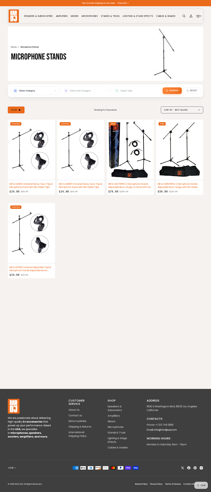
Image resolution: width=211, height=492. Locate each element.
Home (14, 47)
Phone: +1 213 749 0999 (160, 425)
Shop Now (122, 3)
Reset (193, 91)
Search (173, 91)
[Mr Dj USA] (14, 16)
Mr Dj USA (19, 484)
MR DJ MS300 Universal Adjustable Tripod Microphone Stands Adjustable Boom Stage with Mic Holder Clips (30, 270)
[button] (184, 16)
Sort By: (168, 110)
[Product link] (31, 149)
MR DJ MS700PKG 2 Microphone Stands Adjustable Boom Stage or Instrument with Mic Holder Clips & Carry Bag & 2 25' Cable (130, 187)
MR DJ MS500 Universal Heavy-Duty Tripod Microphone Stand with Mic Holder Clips (31, 185)
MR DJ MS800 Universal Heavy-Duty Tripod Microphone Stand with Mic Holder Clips (80, 185)
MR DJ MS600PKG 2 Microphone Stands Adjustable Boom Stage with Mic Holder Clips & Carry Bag (178, 187)
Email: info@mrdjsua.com (162, 430)
